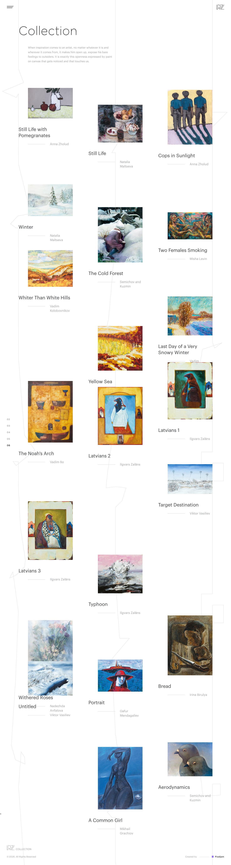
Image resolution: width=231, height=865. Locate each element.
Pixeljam (219, 857)
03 (8, 426)
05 (8, 439)
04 (8, 432)
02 (8, 419)
